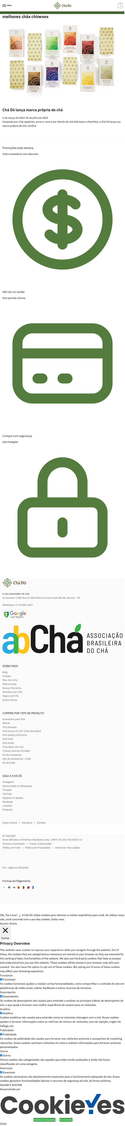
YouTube (7, 793)
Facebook (7, 801)
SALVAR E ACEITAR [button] (11, 1085)
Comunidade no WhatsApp (17, 786)
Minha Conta (9, 684)
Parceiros (27, 822)
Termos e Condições (13, 843)
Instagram (8, 781)
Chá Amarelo (9, 727)
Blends (6, 723)
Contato (6, 676)
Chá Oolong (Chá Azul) (14, 734)
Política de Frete (11, 847)
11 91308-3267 (24, 604)
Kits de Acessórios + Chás (16, 758)
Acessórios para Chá (13, 719)
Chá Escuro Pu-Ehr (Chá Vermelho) (21, 731)
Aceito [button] (13, 923)
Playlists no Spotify (12, 797)
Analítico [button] (5, 1009)
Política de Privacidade (37, 847)
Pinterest (7, 809)
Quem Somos (9, 699)
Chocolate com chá (12, 746)
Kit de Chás (8, 762)
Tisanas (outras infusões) (16, 750)
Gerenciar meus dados (67, 847)
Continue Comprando (44, 1119)
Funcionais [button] (6, 975)
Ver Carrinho (66, 1119)
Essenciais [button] (6, 1068)
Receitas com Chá (12, 691)
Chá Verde (8, 742)
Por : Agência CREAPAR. (15, 867)
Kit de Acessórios (11, 754)
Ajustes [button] (4, 923)
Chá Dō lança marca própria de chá (32, 109)
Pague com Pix (10, 695)
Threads (7, 789)
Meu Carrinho (9, 680)
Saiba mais (57, 919)
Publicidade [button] (7, 1030)
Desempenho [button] (8, 992)
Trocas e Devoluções (40, 843)
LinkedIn (7, 805)
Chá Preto (7, 738)
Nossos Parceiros (11, 688)
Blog (4, 672)
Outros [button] (4, 1051)
